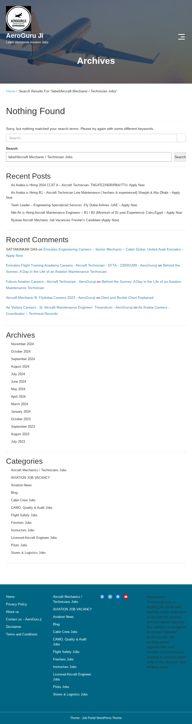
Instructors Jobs (22, 530)
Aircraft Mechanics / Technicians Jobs (38, 470)
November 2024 (22, 344)
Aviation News (21, 485)
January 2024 (20, 411)
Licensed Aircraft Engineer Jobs (34, 538)
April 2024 (18, 396)
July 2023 (18, 441)
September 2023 (23, 426)
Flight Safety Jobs (24, 515)
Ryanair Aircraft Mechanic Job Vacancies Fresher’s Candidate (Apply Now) (65, 220)
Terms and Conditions (22, 634)
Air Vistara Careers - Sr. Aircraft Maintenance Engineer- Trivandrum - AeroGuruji (69, 307)
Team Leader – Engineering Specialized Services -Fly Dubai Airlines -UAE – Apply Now (74, 205)
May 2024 (18, 389)
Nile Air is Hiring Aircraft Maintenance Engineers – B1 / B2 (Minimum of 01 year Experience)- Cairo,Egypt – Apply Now (96, 212)
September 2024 (23, 359)
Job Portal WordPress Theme (102, 718)
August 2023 (20, 434)
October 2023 (20, 419)
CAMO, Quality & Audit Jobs (31, 508)
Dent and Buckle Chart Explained (127, 298)
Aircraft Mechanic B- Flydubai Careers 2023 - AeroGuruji (50, 298)
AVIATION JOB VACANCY (30, 477)
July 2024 (18, 374)
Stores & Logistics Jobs (28, 553)
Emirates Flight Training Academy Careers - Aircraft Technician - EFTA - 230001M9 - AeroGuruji (81, 265)
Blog (14, 493)
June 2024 (18, 381)
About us (12, 612)
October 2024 (20, 351)
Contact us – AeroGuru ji (24, 619)
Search (12, 148)
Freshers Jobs (21, 523)
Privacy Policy (16, 604)
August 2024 (20, 366)
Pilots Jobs (19, 545)
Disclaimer (13, 627)
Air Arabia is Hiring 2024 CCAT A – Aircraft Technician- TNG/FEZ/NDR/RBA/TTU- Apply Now (77, 185)
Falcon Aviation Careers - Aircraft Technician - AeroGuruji (51, 282)
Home (11, 91)
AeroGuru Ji (27, 38)
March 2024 (19, 404)
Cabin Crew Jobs (23, 500)
